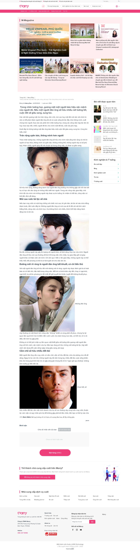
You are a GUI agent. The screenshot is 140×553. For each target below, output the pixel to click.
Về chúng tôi (48, 526)
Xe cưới (51, 499)
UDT (72, 548)
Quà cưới (95, 496)
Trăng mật (111, 496)
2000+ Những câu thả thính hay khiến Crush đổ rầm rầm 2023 (110, 120)
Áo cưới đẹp (98, 164)
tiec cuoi (86, 6)
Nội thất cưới (82, 496)
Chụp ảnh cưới (97, 499)
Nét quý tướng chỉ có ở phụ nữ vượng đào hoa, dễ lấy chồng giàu (53, 417)
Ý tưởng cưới (33, 11)
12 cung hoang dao (53, 6)
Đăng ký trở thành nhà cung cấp (38, 477)
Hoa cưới (36, 496)
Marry (104, 514)
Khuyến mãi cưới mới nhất (51, 1)
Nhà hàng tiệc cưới (113, 499)
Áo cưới (55, 515)
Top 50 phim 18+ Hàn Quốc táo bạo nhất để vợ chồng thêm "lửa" (110, 110)
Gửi (92, 522)
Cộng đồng (64, 518)
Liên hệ (55, 526)
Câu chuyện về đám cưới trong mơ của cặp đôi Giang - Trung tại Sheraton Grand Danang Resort (56, 77)
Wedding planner (39, 499)
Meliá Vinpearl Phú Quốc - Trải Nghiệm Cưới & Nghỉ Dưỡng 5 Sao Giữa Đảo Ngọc (43, 51)
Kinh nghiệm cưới (44, 11)
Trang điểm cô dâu (25, 499)
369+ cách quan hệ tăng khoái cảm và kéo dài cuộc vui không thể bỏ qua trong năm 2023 (110, 130)
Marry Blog (31, 97)
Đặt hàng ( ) (55, 453)
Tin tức (65, 11)
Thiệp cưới (67, 499)
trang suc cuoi (96, 6)
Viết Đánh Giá (65, 429)
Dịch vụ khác (23, 496)
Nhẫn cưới (67, 496)
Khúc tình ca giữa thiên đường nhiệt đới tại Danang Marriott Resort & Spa (81, 42)
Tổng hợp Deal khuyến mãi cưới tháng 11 (31, 1)
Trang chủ (23, 11)
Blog (95, 168)
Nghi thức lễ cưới (54, 496)
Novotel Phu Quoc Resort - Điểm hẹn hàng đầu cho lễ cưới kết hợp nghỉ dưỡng (31, 77)
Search (118, 1)
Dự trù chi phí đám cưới (66, 1)
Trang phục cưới (56, 11)
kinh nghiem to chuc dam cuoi (71, 6)
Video (58, 518)
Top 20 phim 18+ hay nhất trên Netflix (109, 139)
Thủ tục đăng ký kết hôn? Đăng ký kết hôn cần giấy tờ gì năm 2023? (110, 150)
